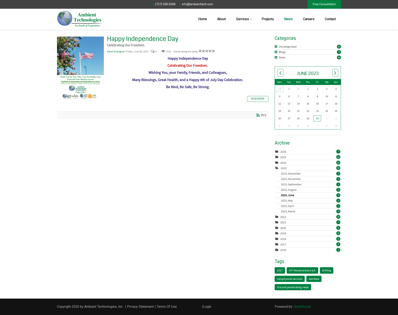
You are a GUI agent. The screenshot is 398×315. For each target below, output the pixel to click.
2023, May (310, 200)
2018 (283, 239)
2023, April (310, 206)
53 (339, 46)
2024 (283, 163)
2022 (283, 217)
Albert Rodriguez (116, 51)
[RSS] (276, 46)
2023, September (310, 184)
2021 (283, 222)
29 (279, 89)
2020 (283, 228)
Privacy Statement (140, 307)
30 (317, 118)
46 (339, 57)
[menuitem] (202, 19)
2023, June (310, 195)
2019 (283, 233)
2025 (283, 157)
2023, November (310, 179)
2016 (283, 250)
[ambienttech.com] (79, 19)
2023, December (310, 173)
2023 (283, 168)
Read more (258, 99)
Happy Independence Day (80, 68)
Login (207, 307)
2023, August (310, 190)
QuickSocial (302, 307)
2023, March (310, 211)
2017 (283, 244)
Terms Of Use (167, 307)
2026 (283, 152)
